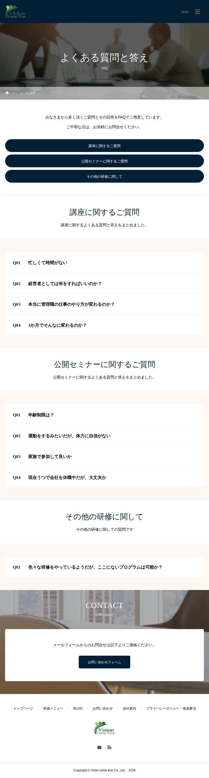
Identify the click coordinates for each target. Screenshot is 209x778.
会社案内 (129, 708)
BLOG (78, 708)
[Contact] (99, 747)
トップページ (23, 708)
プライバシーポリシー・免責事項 (171, 708)
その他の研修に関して (104, 176)
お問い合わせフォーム (104, 662)
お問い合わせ (103, 708)
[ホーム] (7, 93)
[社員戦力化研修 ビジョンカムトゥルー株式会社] (15, 11)
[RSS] (109, 747)
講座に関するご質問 (104, 146)
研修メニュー (53, 708)
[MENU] (197, 11)
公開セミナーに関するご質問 (104, 161)
